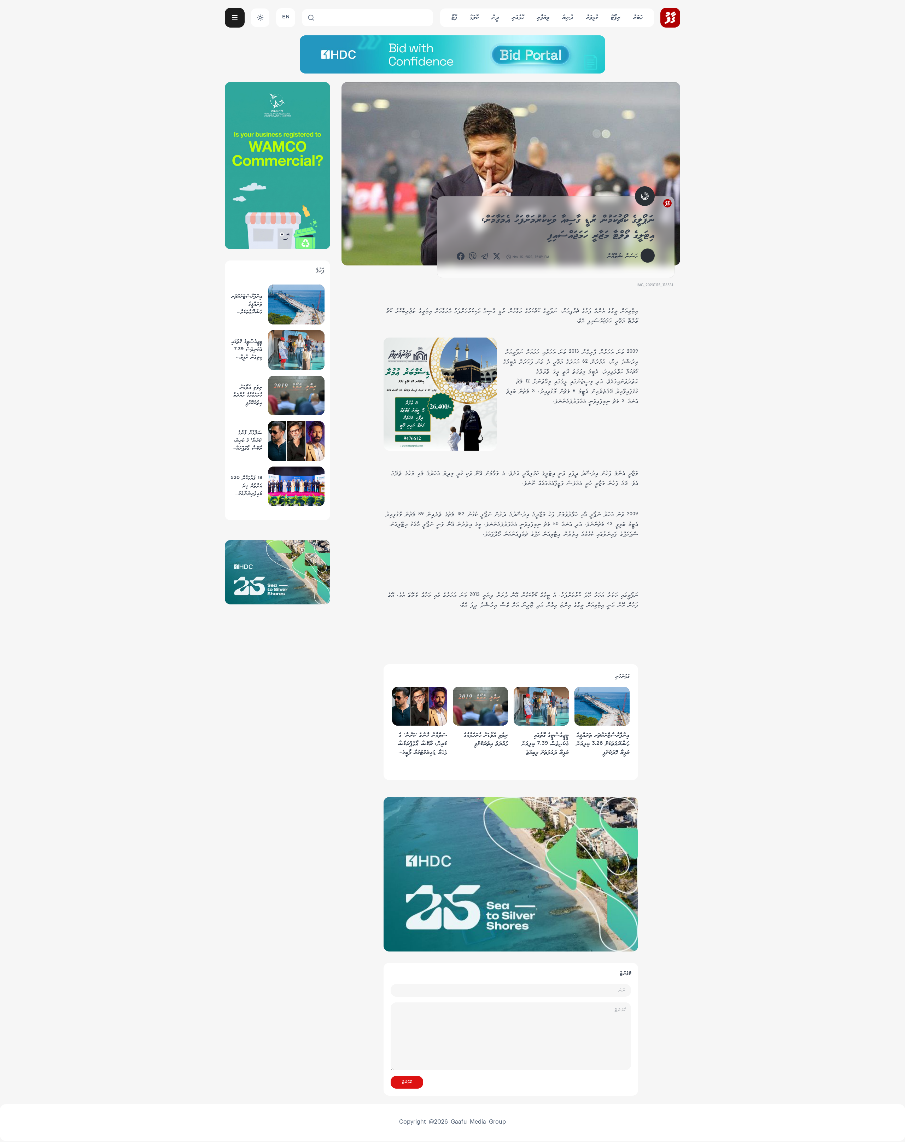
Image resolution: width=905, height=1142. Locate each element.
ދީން (495, 17)
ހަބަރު (638, 17)
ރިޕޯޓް (615, 17)
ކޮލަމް (474, 17)
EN (286, 17)
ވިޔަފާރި (543, 17)
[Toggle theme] (260, 18)
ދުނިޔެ (567, 17)
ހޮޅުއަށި (518, 17)
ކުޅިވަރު (592, 17)
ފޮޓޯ (454, 17)
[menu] (235, 18)
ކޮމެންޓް (407, 1082)
